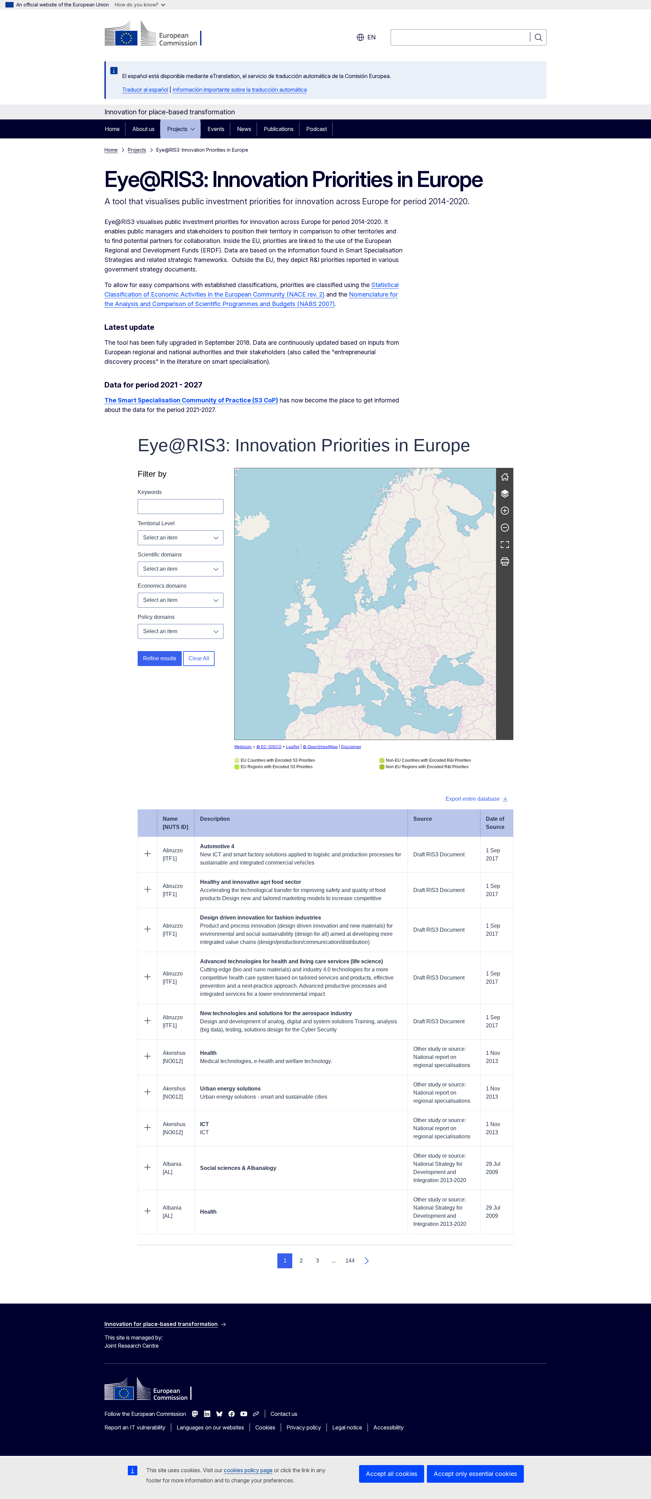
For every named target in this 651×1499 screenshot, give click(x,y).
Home (112, 129)
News (244, 129)
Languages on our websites (210, 1427)
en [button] (371, 37)
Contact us (284, 1413)
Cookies (265, 1427)
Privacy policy (304, 1427)
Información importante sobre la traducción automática (240, 89)
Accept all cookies (391, 1473)
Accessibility (388, 1427)
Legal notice (347, 1427)
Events (216, 129)
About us (143, 129)
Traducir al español (145, 89)
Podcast (316, 129)
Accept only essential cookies (475, 1473)
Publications (279, 129)
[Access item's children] (194, 128)
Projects (177, 129)
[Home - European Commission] (159, 34)
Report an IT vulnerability (134, 1427)
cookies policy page (248, 1470)
